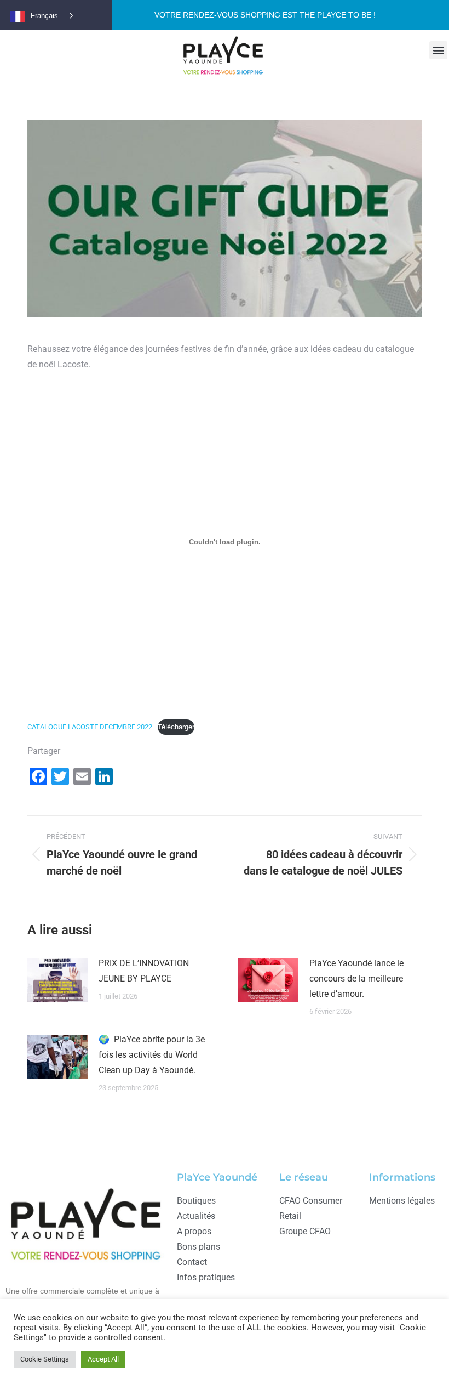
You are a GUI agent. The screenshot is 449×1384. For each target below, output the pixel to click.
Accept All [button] (103, 1359)
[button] (438, 50)
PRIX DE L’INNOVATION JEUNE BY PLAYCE (144, 971)
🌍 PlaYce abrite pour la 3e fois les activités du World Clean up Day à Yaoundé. (152, 1054)
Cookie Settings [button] (44, 1359)
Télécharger (176, 727)
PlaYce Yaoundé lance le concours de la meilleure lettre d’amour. (356, 978)
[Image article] (57, 980)
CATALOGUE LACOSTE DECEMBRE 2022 (89, 727)
